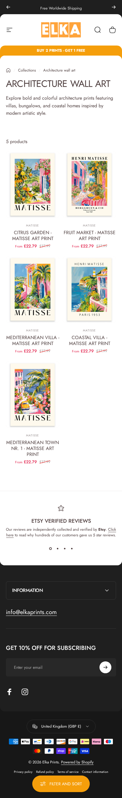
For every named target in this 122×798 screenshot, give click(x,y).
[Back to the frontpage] (8, 70)
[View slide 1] (50, 548)
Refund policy (45, 772)
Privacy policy (23, 772)
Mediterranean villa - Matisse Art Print (32, 340)
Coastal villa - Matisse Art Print (89, 340)
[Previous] (8, 7)
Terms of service (67, 772)
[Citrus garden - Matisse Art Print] (32, 184)
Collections (27, 70)
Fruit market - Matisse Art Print (89, 235)
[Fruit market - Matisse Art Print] (89, 184)
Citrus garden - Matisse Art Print (32, 235)
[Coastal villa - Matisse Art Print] (89, 289)
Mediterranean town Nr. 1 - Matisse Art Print (32, 448)
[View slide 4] (71, 548)
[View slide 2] (57, 548)
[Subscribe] (105, 667)
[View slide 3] (64, 548)
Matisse (32, 225)
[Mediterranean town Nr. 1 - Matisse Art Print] (32, 394)
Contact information (95, 772)
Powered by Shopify (77, 762)
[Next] (113, 7)
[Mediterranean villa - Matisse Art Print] (32, 289)
